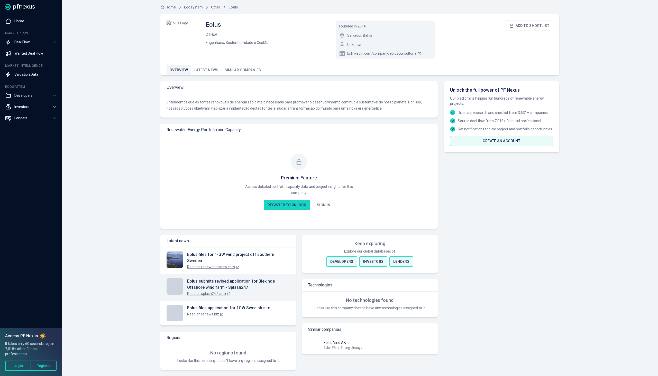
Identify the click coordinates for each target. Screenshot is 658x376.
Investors (373, 261)
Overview (179, 70)
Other (211, 34)
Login (18, 366)
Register (43, 366)
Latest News (206, 70)
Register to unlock (287, 205)
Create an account (501, 141)
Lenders (401, 261)
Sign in (324, 205)
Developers (341, 261)
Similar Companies (243, 70)
